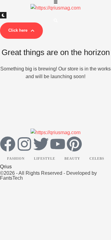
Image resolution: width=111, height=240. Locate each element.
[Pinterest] (74, 144)
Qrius (6, 166)
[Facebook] (7, 144)
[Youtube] (57, 144)
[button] (21, 30)
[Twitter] (41, 144)
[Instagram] (24, 144)
